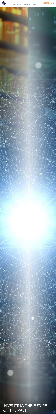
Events (34, 4)
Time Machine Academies (15, 4)
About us (10, 2)
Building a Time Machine (22, 2)
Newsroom (27, 4)
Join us (46, 3)
